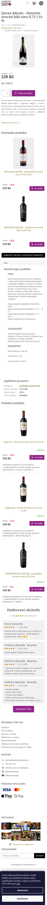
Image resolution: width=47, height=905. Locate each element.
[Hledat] (27, 3)
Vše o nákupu (7, 730)
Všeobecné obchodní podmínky (15, 744)
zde (18, 883)
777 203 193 (10, 764)
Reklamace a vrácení (10, 737)
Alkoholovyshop (12, 775)
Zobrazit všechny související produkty (23, 255)
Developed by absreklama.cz (23, 864)
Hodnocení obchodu (23, 610)
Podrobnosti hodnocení (11, 28)
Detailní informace (9, 122)
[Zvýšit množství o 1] (10, 91)
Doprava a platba (8, 734)
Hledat (40, 855)
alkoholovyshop (12, 771)
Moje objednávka (8, 740)
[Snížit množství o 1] (10, 94)
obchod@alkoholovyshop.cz (17, 760)
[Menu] (41, 3)
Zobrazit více (23, 709)
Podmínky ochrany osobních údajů (16, 747)
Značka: (21, 30)
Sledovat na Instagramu (23, 844)
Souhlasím (22, 898)
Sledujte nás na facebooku (16, 768)
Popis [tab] (6, 263)
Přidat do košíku (25, 93)
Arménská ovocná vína (29, 386)
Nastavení (22, 890)
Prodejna (5, 727)
